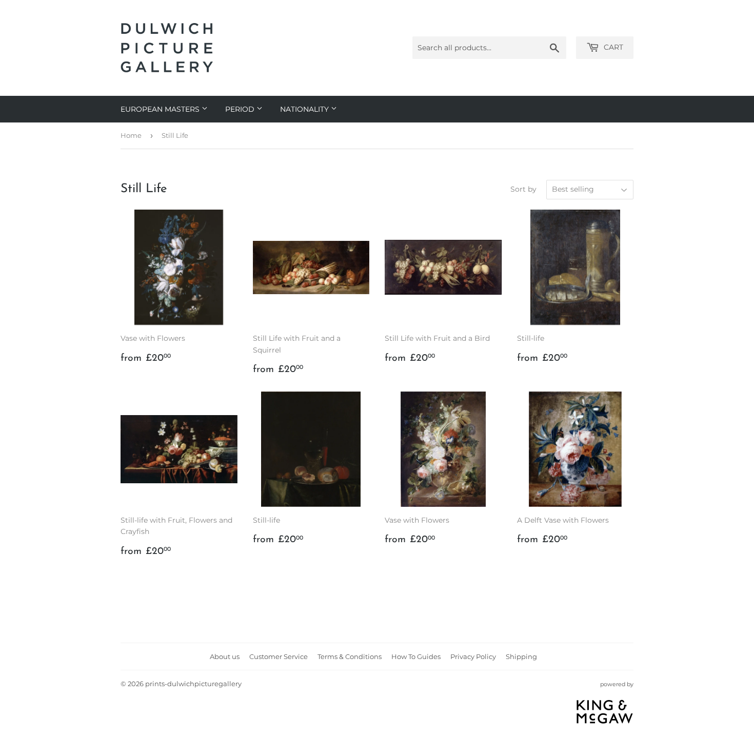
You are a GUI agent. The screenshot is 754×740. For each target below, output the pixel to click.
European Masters (161, 109)
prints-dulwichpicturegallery (193, 684)
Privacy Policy (473, 656)
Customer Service (278, 656)
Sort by (523, 189)
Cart (612, 47)
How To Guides (416, 656)
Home (131, 135)
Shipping (521, 656)
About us (225, 656)
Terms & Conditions (350, 656)
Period (240, 109)
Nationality (305, 109)
